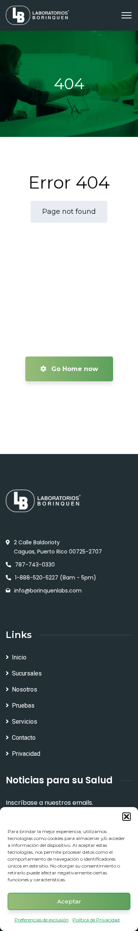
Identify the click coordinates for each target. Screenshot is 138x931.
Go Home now (73, 369)
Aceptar (69, 901)
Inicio (19, 657)
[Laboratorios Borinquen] (37, 14)
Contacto (24, 737)
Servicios (24, 721)
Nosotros (24, 689)
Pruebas (23, 705)
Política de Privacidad (96, 920)
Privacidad (26, 753)
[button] (126, 816)
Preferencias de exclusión (42, 920)
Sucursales (27, 673)
